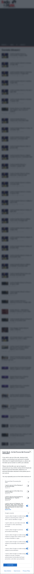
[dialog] (17, 511)
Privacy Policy (26, 571)
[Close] (30, 452)
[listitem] (17, 482)
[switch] (27, 486)
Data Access (17, 571)
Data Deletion (7, 571)
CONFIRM (10, 565)
